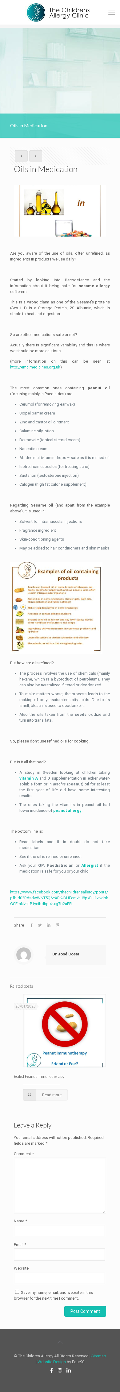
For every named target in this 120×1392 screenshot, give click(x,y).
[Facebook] (51, 1370)
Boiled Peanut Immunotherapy (39, 1076)
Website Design (52, 1361)
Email (20, 1244)
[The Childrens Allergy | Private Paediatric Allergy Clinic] (60, 12)
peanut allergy (67, 810)
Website (21, 1268)
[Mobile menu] (111, 12)
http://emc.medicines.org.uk (35, 367)
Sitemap (98, 1356)
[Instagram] (60, 1370)
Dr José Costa (65, 954)
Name (20, 1221)
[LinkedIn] (68, 1370)
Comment (24, 1153)
